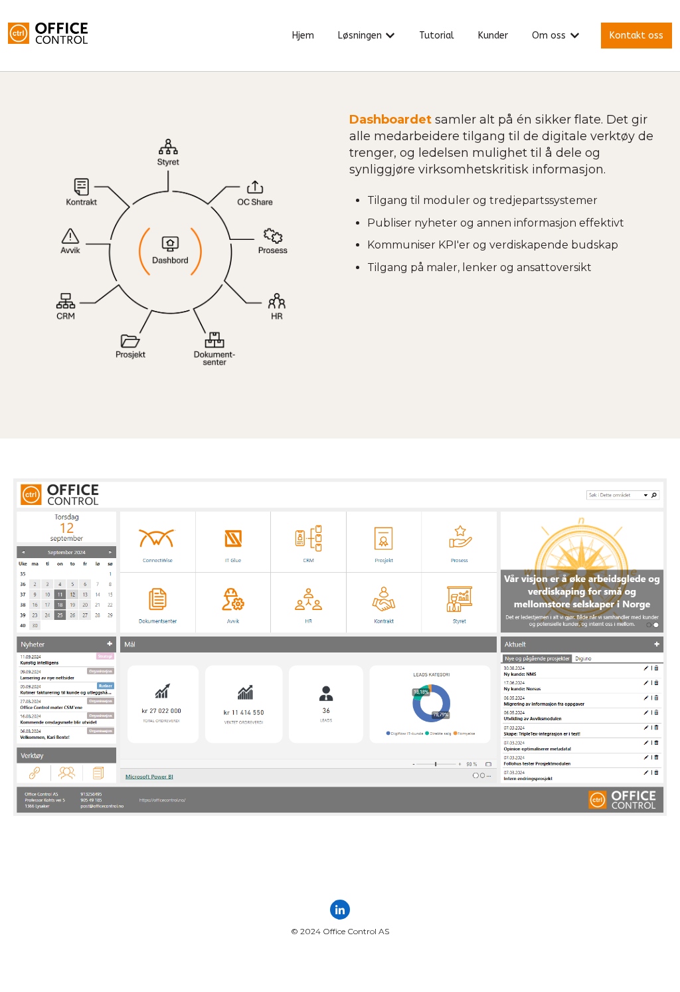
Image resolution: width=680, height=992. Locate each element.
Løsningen (360, 35)
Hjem (303, 35)
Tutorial (436, 35)
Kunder (493, 35)
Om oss (549, 35)
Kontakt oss (636, 35)
